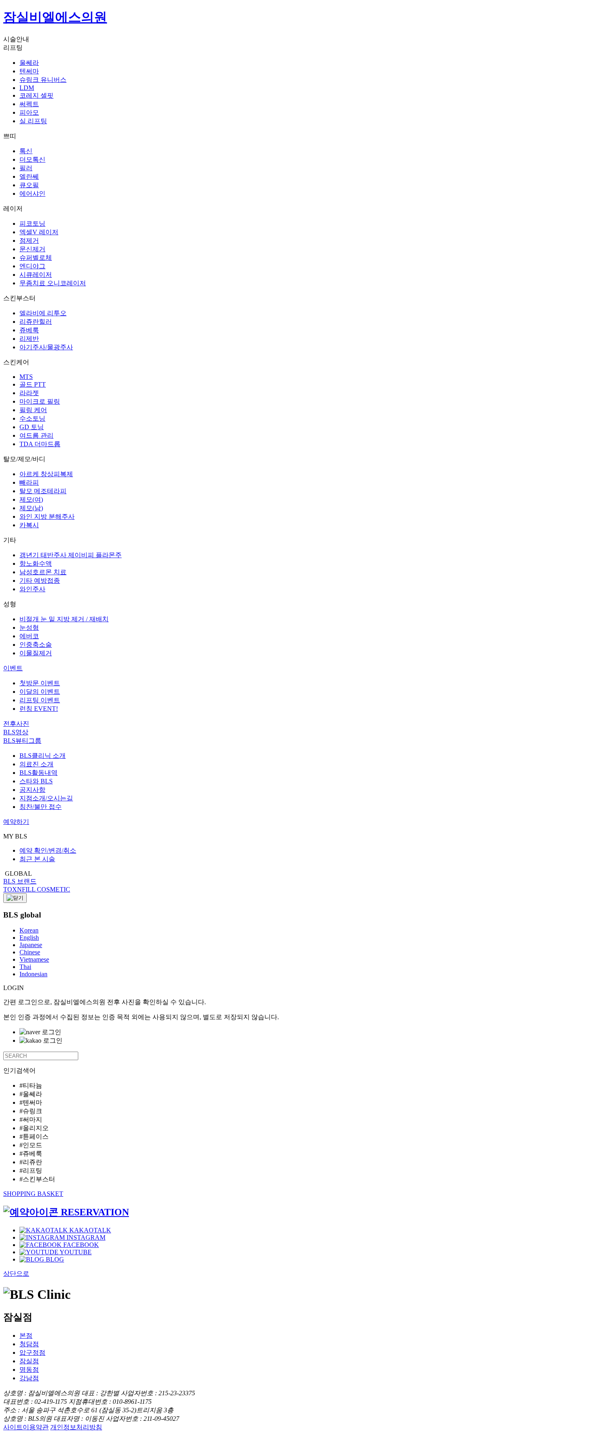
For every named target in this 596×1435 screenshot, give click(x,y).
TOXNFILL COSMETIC (36, 889)
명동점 (29, 1369)
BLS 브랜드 (19, 881)
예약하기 (16, 821)
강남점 (29, 1378)
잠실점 (29, 1361)
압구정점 (32, 1352)
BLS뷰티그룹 (22, 740)
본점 (25, 1335)
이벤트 (13, 668)
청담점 (29, 1344)
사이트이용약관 (26, 1427)
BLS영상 (15, 732)
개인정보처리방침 (76, 1427)
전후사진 (16, 723)
